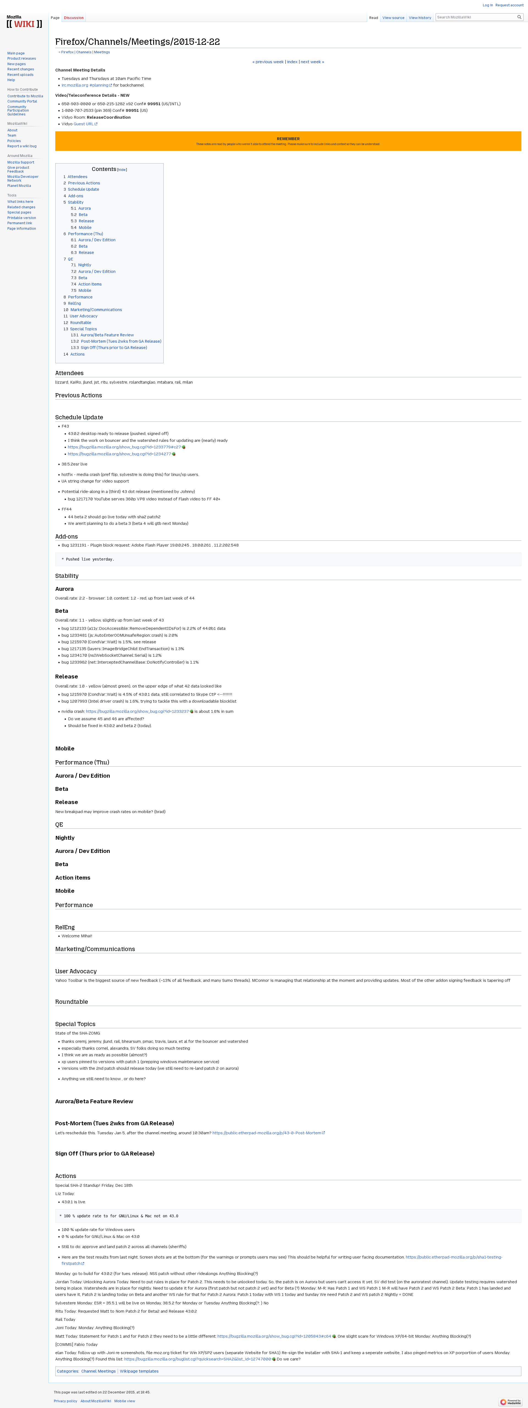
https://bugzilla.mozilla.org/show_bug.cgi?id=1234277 (119, 453)
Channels (84, 52)
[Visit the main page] (24, 22)
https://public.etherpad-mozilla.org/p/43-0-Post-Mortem (267, 1132)
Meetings (102, 52)
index (292, 61)
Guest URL (84, 123)
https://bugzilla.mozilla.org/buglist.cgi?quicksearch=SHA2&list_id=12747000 (197, 1359)
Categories (67, 1371)
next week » (312, 61)
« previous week (268, 61)
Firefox (67, 52)
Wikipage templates (139, 1371)
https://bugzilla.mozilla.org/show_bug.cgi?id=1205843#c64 (274, 1336)
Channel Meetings (98, 1371)
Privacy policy (65, 1401)
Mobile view (124, 1401)
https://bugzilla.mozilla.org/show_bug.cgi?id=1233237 (137, 711)
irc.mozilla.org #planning (85, 85)
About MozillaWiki (96, 1401)
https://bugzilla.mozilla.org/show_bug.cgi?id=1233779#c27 (124, 447)
